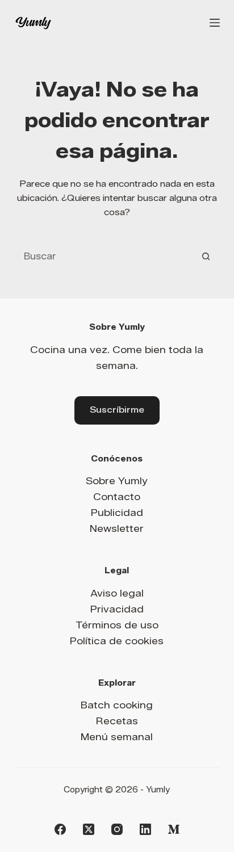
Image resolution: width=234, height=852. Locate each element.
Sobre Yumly (117, 480)
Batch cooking (117, 705)
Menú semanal (117, 736)
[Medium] (173, 829)
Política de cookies (117, 641)
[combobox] (104, 256)
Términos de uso (117, 625)
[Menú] (215, 23)
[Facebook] (60, 829)
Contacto (116, 496)
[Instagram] (117, 829)
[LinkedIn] (145, 829)
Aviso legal (117, 593)
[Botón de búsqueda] (206, 256)
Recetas (117, 721)
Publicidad (117, 512)
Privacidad (117, 609)
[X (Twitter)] (88, 829)
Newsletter (117, 528)
